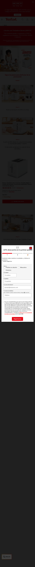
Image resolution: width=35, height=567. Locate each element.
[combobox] (9, 275)
